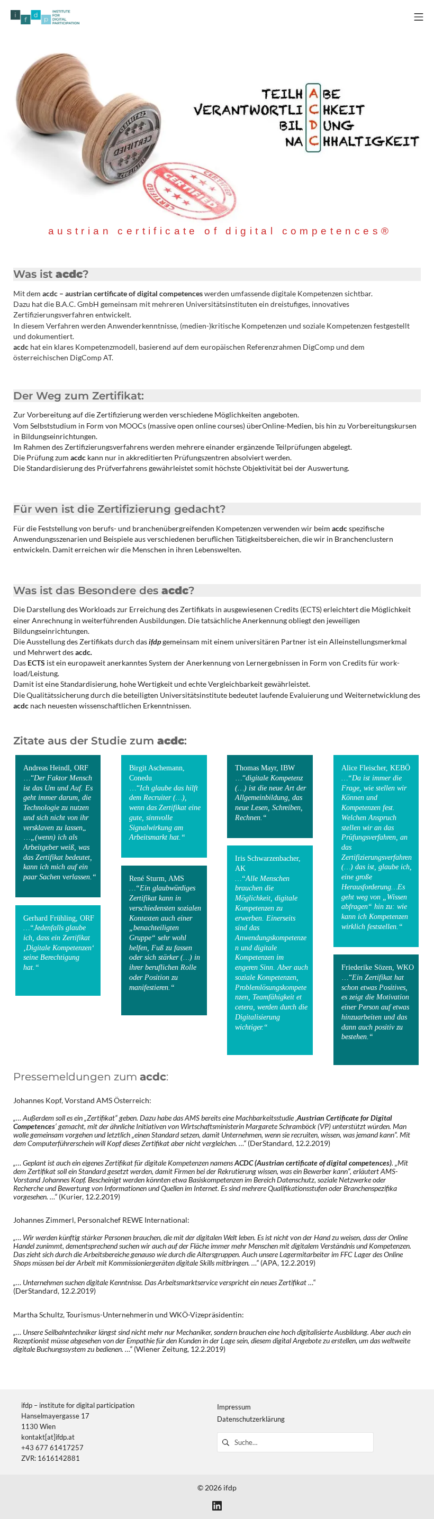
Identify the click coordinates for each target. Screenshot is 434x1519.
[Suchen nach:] (295, 1442)
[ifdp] (45, 17)
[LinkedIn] (217, 1505)
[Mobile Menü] (418, 17)
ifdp (230, 1487)
